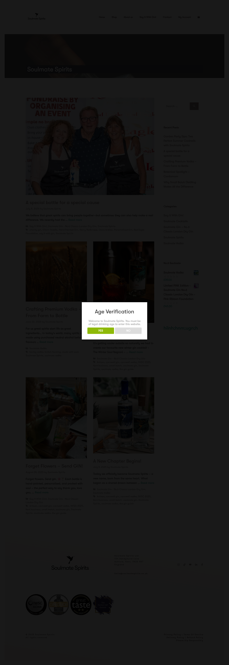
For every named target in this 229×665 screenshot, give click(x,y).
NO (128, 330)
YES (100, 330)
